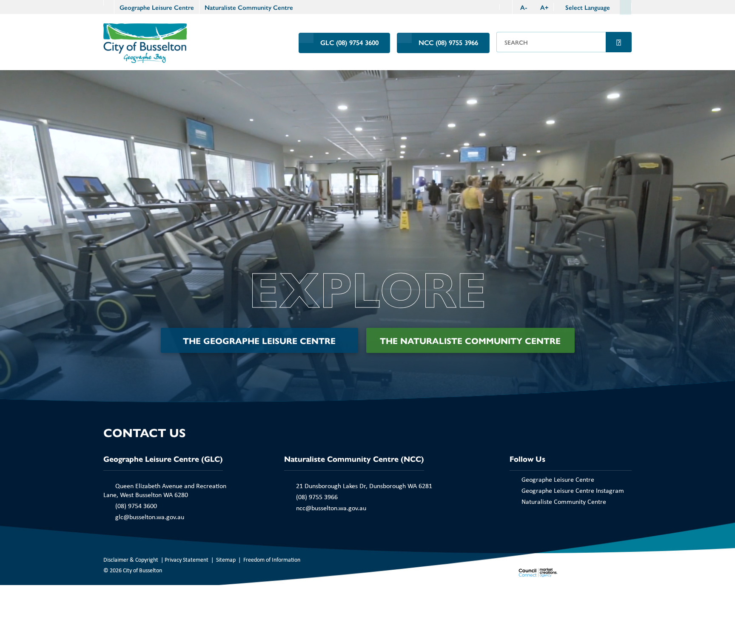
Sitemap (226, 559)
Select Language (587, 7)
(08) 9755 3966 (317, 496)
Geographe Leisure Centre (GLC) (163, 458)
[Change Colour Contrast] (505, 7)
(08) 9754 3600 (136, 505)
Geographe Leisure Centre (157, 7)
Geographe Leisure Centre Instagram (572, 490)
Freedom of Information (271, 559)
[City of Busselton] (145, 42)
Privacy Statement (186, 559)
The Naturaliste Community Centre (470, 340)
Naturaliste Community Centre (249, 7)
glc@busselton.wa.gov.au (149, 516)
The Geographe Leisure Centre (259, 340)
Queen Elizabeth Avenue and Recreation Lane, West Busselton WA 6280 (164, 490)
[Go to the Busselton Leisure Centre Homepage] (108, 3)
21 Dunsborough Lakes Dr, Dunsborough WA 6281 (364, 485)
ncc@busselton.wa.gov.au (331, 507)
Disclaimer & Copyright (130, 559)
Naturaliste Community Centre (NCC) (354, 458)
